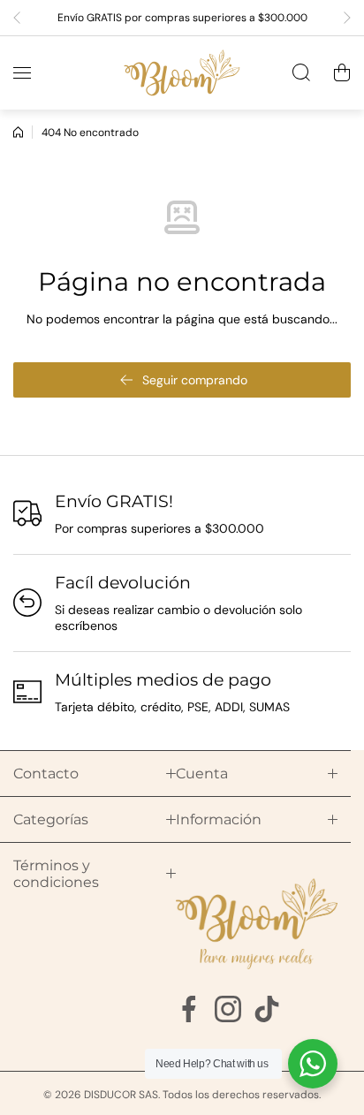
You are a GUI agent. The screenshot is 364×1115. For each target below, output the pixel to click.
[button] (22, 18)
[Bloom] (182, 73)
